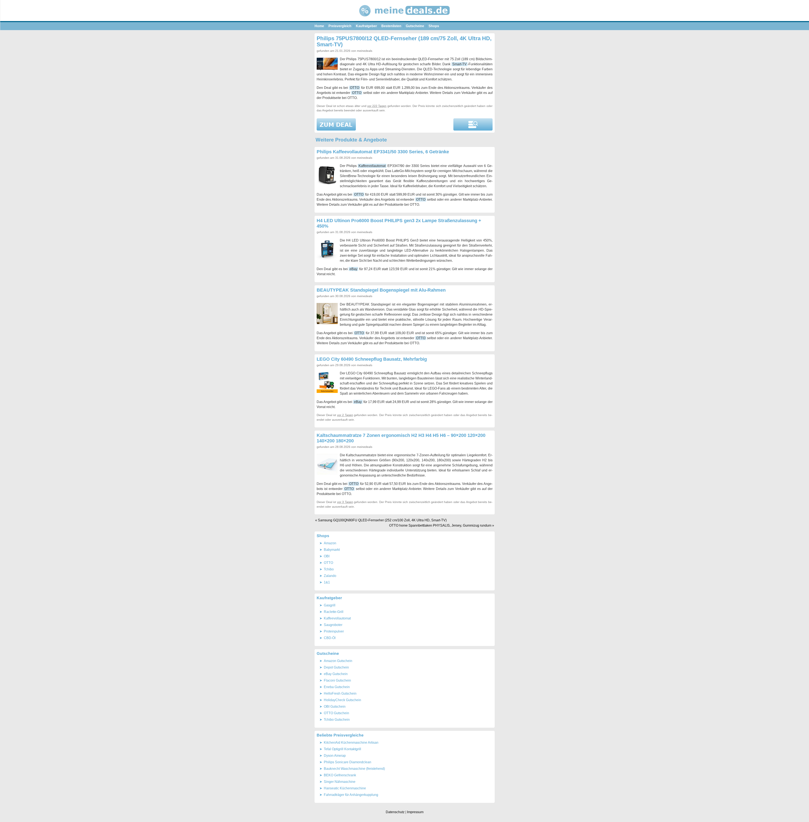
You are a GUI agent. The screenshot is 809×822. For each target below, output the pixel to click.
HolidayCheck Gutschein (342, 700)
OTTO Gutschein (336, 713)
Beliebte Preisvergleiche (340, 735)
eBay (353, 269)
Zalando (330, 576)
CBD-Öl (330, 638)
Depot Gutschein (336, 667)
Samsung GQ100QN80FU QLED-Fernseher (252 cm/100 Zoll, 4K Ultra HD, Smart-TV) (382, 520)
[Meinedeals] (404, 20)
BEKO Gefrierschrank (340, 775)
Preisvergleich (339, 26)
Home (319, 26)
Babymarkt (332, 549)
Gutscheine (415, 26)
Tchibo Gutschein (337, 719)
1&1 (327, 582)
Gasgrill (329, 605)
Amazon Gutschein (338, 661)
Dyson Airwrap (335, 755)
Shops (434, 26)
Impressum (415, 812)
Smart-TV (459, 64)
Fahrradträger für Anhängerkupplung (351, 795)
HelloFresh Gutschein (340, 693)
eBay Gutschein (336, 674)
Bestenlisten (391, 26)
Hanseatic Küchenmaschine (345, 788)
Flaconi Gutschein (337, 680)
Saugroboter (333, 625)
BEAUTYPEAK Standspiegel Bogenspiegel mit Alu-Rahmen (381, 290)
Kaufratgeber (366, 26)
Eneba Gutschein (337, 687)
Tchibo (329, 569)
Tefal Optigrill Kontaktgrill (342, 749)
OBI (326, 556)
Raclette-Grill (333, 612)
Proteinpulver (334, 631)
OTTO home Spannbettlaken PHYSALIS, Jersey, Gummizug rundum (440, 525)
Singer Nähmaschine (339, 781)
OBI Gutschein (335, 706)
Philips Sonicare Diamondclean (347, 762)
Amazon (330, 543)
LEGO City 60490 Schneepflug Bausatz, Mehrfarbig (372, 359)
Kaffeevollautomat (372, 166)
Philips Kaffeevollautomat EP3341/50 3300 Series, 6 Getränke (383, 151)
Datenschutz (395, 812)
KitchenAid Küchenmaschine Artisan (351, 742)
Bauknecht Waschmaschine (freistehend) (354, 768)
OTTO (354, 87)
